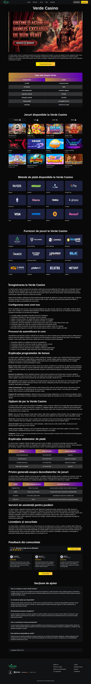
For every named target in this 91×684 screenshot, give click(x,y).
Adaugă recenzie (74, 549)
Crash (53, 119)
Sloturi (72, 119)
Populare (16, 119)
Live (35, 119)
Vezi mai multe (45, 573)
